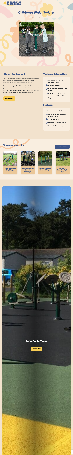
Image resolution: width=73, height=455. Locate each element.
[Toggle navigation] (69, 3)
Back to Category (62, 147)
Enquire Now (9, 98)
